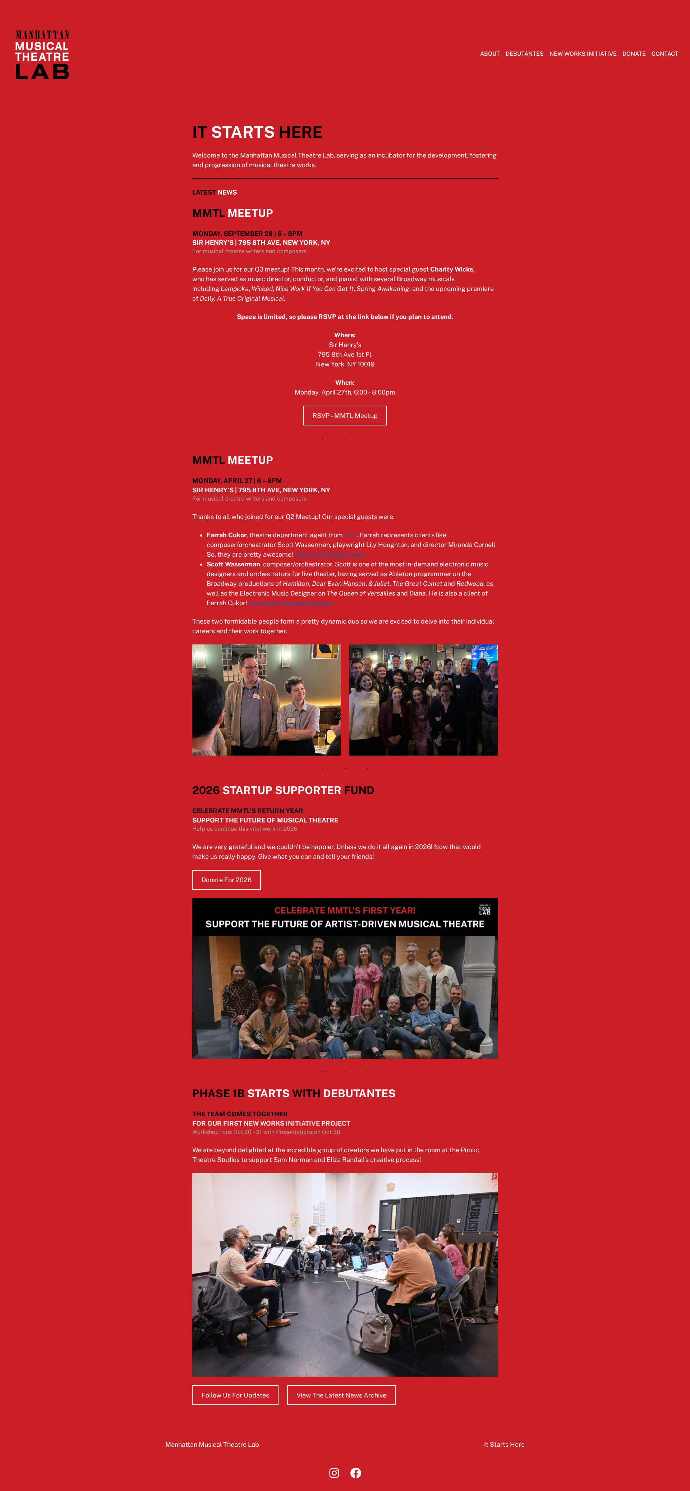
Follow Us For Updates (235, 1395)
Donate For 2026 (227, 880)
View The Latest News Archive (341, 1395)
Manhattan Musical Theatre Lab (212, 1444)
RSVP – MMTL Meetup (345, 415)
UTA (350, 535)
